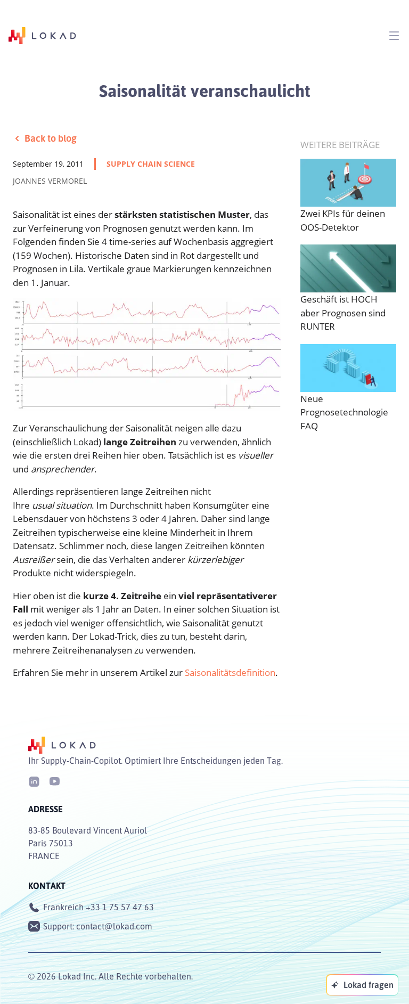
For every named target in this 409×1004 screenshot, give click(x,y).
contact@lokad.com (114, 926)
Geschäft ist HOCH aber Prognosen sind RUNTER (343, 312)
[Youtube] (54, 781)
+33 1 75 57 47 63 (120, 907)
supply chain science (151, 164)
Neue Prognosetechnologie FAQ (344, 412)
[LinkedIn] (34, 781)
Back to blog (50, 138)
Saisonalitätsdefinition (230, 672)
